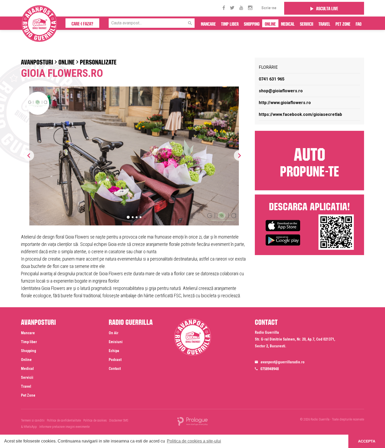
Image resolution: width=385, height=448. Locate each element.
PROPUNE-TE (309, 160)
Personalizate (98, 61)
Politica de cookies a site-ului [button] (194, 441)
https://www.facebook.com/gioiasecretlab (300, 114)
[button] (239, 155)
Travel (324, 23)
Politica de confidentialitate (64, 420)
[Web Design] (192, 421)
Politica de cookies (95, 420)
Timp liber (230, 23)
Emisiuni (116, 342)
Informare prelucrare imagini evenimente (64, 427)
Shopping (252, 23)
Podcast (115, 360)
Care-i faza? (82, 23)
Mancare (208, 23)
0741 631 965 (271, 79)
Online (270, 23)
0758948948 (269, 369)
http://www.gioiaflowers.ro (285, 102)
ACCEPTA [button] (366, 441)
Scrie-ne (268, 8)
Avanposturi (37, 61)
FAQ (358, 23)
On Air (113, 333)
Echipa (114, 351)
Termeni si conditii (33, 420)
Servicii (306, 23)
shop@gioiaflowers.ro (281, 90)
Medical (288, 23)
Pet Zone (343, 23)
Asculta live (327, 8)
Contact (115, 368)
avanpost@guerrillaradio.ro (283, 362)
